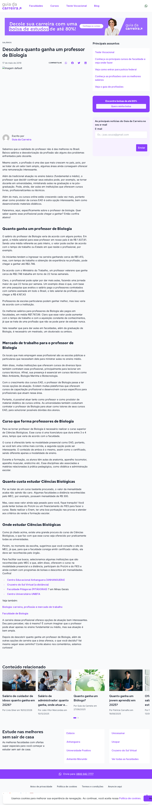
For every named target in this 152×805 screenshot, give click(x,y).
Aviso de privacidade (41, 786)
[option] (121, 52)
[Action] (76, 26)
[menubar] (64, 6)
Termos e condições (92, 786)
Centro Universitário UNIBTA (23, 593)
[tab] (74, 717)
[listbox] (121, 69)
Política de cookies (67, 786)
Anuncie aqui (115, 786)
